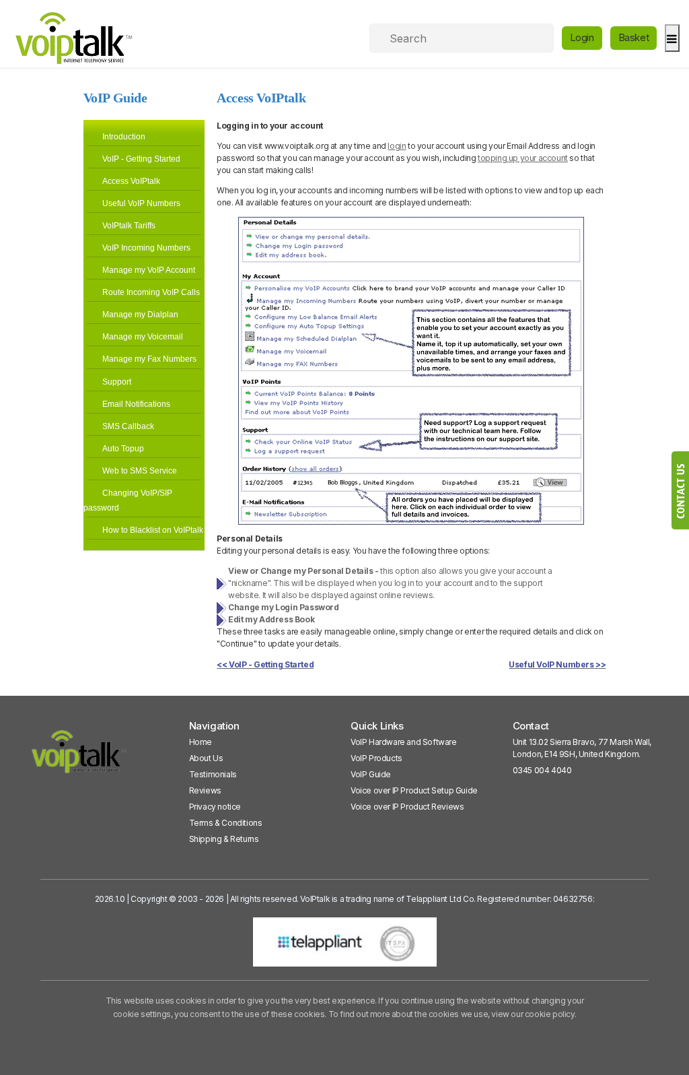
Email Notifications (136, 404)
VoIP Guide (371, 774)
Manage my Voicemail (142, 336)
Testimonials (213, 774)
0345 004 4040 (542, 770)
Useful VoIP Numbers (141, 203)
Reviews (205, 790)
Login (582, 37)
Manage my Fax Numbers (149, 359)
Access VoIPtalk (131, 181)
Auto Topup (123, 448)
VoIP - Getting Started (141, 159)
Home (200, 742)
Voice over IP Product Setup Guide (414, 790)
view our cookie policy (532, 1014)
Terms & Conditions (225, 823)
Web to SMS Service (139, 471)
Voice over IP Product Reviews (407, 807)
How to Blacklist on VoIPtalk (152, 530)
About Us (206, 758)
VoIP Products (376, 758)
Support (116, 382)
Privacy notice (215, 807)
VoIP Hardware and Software (404, 742)
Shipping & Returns (224, 839)
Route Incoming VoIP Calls (151, 292)
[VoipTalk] (79, 757)
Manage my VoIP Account (148, 270)
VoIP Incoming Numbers (146, 248)
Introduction (123, 136)
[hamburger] (672, 38)
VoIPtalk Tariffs (128, 225)
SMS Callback (128, 426)
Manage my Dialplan (140, 314)
